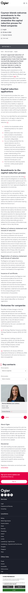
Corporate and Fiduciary (7, 506)
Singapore (3, 549)
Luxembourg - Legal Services (8, 541)
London (2, 539)
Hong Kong (3, 531)
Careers (3, 563)
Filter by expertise (5, 367)
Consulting (3, 509)
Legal (2, 503)
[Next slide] (25, 417)
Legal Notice (4, 467)
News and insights (9, 51)
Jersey (2, 536)
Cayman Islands (5, 523)
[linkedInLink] (8, 495)
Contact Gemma (6, 411)
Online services (4, 569)
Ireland (2, 533)
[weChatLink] (11, 495)
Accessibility (4, 566)
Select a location (6, 379)
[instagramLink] (5, 495)
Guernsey (3, 528)
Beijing (2, 518)
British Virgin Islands (6, 520)
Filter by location (4, 376)
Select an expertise (6, 370)
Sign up (14, 481)
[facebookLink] (2, 495)
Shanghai (3, 546)
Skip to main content (7, 1)
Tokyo (2, 552)
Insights (16, 51)
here (14, 76)
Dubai (2, 526)
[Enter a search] (26, 3)
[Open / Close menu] (24, 3)
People (2, 561)
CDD (2, 571)
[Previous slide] (2, 417)
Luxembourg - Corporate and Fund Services (11, 544)
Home (2, 51)
